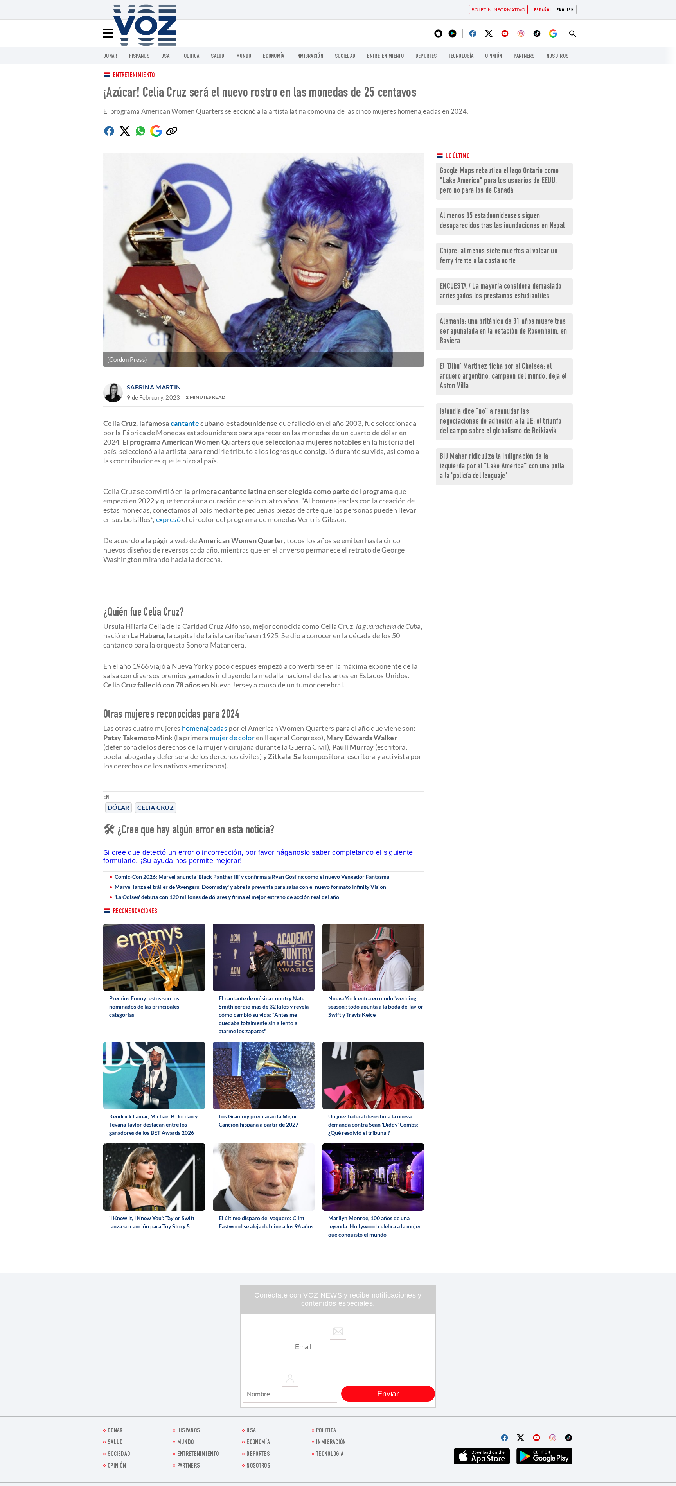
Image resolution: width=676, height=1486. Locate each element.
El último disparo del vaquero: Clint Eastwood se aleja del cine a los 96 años (266, 1222)
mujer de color (232, 737)
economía (273, 56)
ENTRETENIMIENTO (385, 56)
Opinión (493, 56)
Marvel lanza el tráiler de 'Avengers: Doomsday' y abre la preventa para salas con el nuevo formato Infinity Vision (250, 886)
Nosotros (557, 56)
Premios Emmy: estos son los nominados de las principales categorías (144, 1006)
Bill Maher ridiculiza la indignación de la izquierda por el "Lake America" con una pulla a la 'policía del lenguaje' (502, 467)
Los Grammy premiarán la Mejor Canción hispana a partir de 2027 (258, 1120)
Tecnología (460, 56)
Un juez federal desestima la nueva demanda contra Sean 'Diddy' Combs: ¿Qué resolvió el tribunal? (373, 1124)
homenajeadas (205, 728)
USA (165, 56)
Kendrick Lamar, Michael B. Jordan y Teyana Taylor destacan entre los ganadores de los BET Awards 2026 (153, 1124)
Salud (218, 56)
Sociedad (345, 56)
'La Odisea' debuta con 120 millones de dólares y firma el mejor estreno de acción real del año (227, 897)
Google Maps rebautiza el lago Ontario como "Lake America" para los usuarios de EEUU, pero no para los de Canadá (499, 181)
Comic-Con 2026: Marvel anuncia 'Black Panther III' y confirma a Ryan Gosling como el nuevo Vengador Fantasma (252, 876)
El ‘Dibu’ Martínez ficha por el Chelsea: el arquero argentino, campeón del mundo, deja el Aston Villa (503, 377)
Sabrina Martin (154, 387)
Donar (110, 56)
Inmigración (309, 56)
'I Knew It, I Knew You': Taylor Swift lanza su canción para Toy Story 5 (151, 1222)
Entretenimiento (134, 75)
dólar (118, 807)
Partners (524, 56)
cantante (185, 423)
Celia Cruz (155, 807)
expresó (168, 519)
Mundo (244, 56)
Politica (190, 56)
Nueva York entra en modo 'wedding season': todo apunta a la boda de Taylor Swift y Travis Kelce (375, 1006)
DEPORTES (426, 56)
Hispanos (139, 56)
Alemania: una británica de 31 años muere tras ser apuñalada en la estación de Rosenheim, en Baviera (503, 332)
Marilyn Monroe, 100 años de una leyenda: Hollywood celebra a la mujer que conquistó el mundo (374, 1226)
